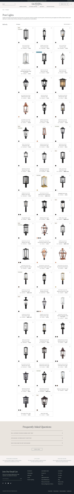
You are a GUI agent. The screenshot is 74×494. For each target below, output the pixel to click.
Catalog (59, 477)
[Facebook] (3, 483)
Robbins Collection (26, 193)
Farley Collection (26, 144)
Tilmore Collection (44, 45)
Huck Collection (44, 95)
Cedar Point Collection (44, 364)
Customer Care (69, 0)
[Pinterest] (5, 483)
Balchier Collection (26, 364)
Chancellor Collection (63, 364)
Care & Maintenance (45, 479)
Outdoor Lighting (30, 479)
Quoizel (9, 490)
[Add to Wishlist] (32, 28)
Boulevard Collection (44, 388)
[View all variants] (42, 311)
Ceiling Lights (30, 473)
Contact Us (43, 473)
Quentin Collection (44, 119)
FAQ (42, 475)
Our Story (60, 473)
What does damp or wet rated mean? (20, 443)
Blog (59, 479)
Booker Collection (26, 168)
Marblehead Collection (63, 339)
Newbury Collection (44, 314)
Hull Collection (62, 45)
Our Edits (60, 475)
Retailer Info (60, 483)
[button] (67, 24)
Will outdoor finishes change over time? (22, 433)
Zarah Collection (25, 339)
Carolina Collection (44, 144)
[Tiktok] (10, 483)
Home (3, 9)
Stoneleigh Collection (44, 168)
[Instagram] (8, 483)
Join (21, 478)
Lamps (28, 477)
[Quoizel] (37, 4)
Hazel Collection (62, 168)
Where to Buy (63, 4)
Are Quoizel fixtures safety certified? (21, 438)
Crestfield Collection (44, 339)
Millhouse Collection (25, 95)
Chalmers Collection (25, 119)
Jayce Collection (25, 45)
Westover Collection (44, 193)
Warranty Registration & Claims (47, 483)
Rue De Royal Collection (44, 265)
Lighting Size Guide (45, 477)
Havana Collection (26, 314)
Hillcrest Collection (62, 95)
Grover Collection (26, 388)
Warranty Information (45, 481)
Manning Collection (63, 119)
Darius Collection (62, 144)
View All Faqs (37, 449)
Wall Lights (29, 475)
